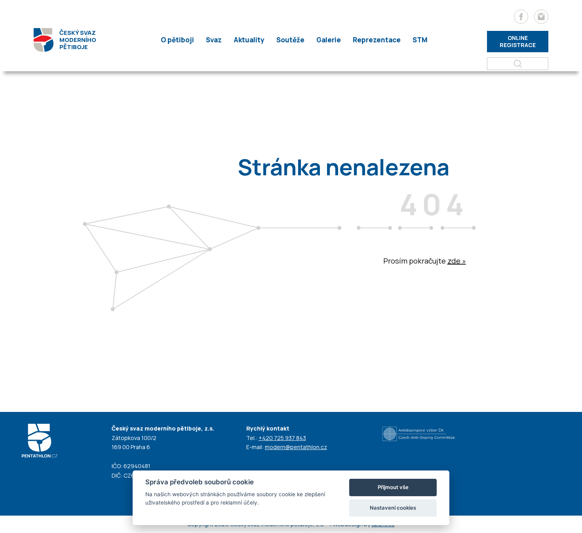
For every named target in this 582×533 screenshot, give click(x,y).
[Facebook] (521, 16)
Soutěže (290, 39)
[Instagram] (541, 16)
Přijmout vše (393, 487)
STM (420, 39)
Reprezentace (377, 39)
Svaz (214, 39)
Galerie (328, 39)
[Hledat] (518, 64)
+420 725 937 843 (282, 438)
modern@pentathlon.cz (296, 447)
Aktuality (249, 39)
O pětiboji (177, 39)
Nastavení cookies (393, 508)
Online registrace (518, 41)
